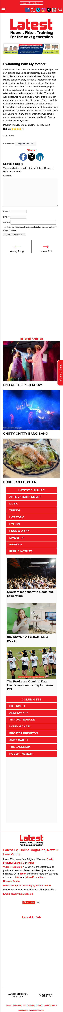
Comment (8, 176)
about (8, 1005)
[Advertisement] (31, 297)
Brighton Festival (25, 144)
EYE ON (14, 524)
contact (39, 1005)
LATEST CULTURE (31, 490)
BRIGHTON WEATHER (31, 995)
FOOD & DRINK (19, 530)
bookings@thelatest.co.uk (37, 885)
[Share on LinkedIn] (40, 160)
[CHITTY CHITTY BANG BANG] (31, 410)
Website (6, 222)
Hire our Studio (11, 881)
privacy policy (50, 1005)
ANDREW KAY (18, 712)
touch (23, 873)
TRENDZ (14, 510)
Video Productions (35, 877)
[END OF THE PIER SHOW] (31, 361)
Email (6, 217)
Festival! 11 (46, 251)
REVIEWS (15, 544)
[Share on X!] (31, 160)
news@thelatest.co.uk (22, 894)
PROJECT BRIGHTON (23, 733)
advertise (17, 1005)
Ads (18, 877)
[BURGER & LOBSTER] (31, 459)
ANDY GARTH (18, 740)
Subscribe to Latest (31, 3)
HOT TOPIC (16, 517)
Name (6, 211)
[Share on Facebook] (23, 160)
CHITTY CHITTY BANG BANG (25, 433)
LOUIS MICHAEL (20, 726)
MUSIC (13, 503)
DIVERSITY (16, 537)
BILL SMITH (17, 705)
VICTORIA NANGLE (22, 719)
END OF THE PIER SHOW (22, 385)
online (30, 862)
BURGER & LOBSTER (19, 482)
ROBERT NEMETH (21, 753)
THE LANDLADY (20, 746)
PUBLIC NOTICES (21, 551)
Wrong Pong (17, 251)
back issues (28, 1005)
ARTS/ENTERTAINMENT (25, 496)
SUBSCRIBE (60, 373)
